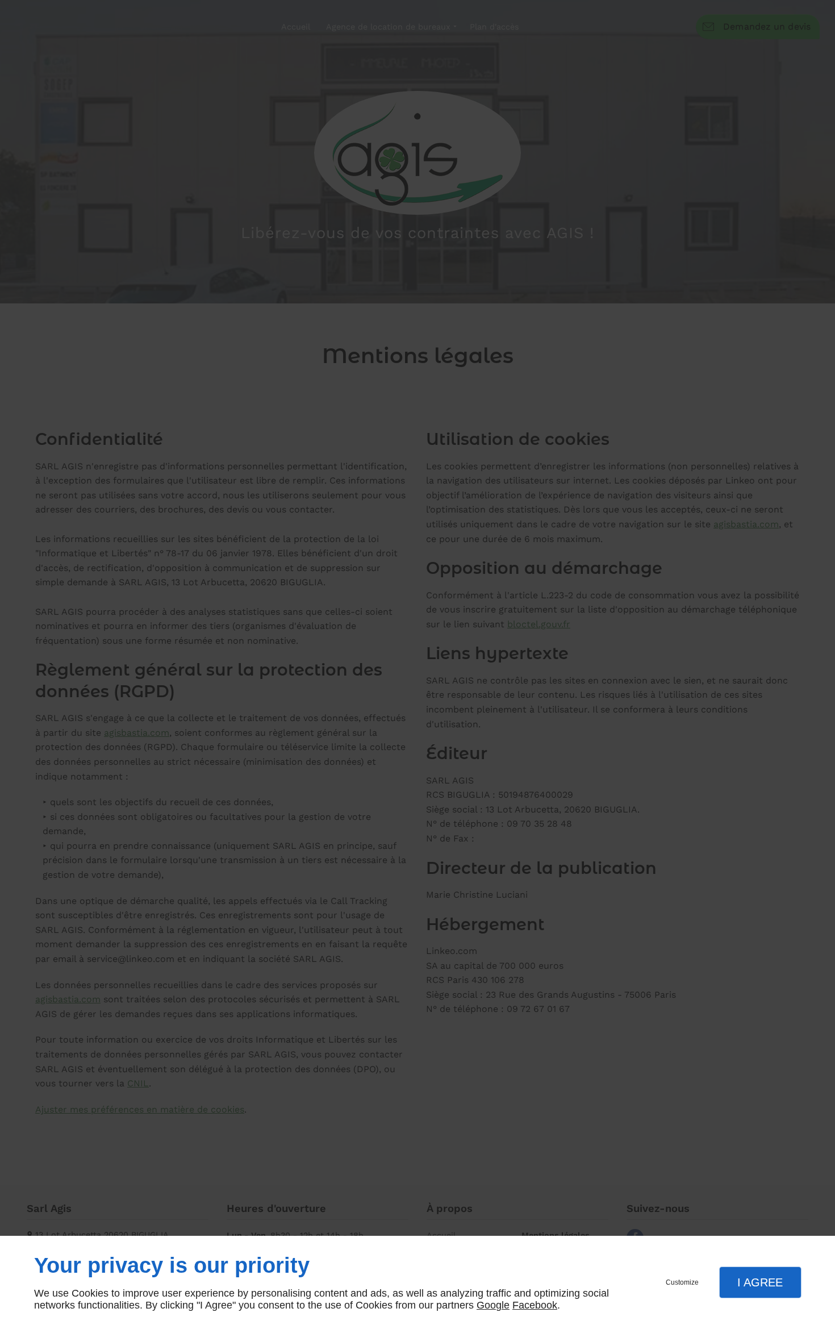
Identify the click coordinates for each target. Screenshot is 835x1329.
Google (493, 1305)
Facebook (534, 1305)
